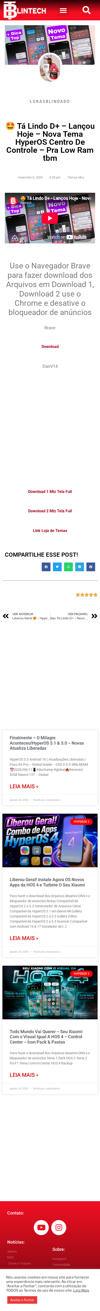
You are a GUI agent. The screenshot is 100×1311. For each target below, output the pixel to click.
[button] (63, 10)
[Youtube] (41, 1227)
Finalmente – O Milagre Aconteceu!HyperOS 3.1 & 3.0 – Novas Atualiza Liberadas (47, 743)
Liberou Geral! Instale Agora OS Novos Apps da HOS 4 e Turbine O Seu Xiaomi (47, 882)
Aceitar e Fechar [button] (22, 1300)
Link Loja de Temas (50, 530)
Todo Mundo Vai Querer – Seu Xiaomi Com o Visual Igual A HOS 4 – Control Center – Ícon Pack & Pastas (46, 1037)
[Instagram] (58, 1227)
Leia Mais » (24, 786)
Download (50, 346)
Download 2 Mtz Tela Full (50, 511)
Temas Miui (76, 177)
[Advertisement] (50, 426)
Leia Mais (81, 1290)
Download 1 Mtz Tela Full (50, 491)
